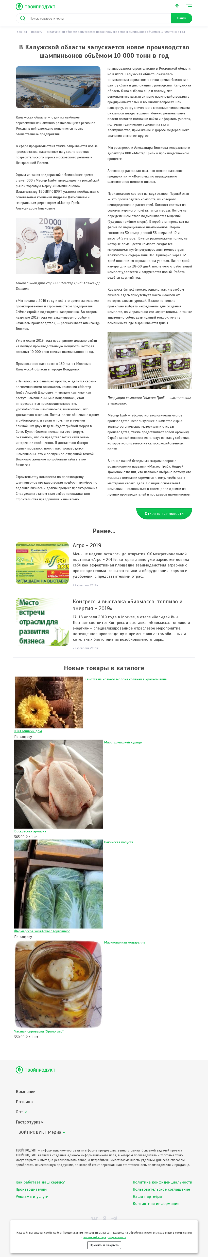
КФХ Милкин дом (28, 731)
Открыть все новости (164, 513)
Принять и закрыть (104, 1245)
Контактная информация (156, 1203)
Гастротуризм (30, 1122)
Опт (19, 1112)
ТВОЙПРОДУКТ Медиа (38, 1132)
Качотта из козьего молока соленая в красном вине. (125, 679)
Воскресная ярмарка (30, 831)
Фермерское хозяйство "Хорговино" (42, 931)
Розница (24, 1101)
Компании (26, 1091)
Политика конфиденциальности (162, 1182)
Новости (37, 32)
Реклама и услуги (32, 1196)
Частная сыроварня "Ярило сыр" (39, 1031)
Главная (21, 32)
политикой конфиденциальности (104, 1237)
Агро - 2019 (87, 545)
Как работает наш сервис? (40, 1182)
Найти (181, 18)
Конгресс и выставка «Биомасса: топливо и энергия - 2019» (128, 605)
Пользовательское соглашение (161, 1189)
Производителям (31, 1189)
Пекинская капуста (118, 842)
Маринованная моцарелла (124, 942)
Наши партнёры (147, 1196)
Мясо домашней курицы (123, 742)
